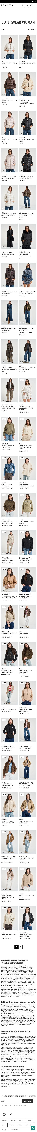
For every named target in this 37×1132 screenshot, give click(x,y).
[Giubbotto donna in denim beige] (27, 809)
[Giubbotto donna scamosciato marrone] (27, 659)
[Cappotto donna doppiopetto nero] (9, 240)
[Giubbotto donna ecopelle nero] (9, 658)
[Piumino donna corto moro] (9, 88)
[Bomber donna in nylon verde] (9, 433)
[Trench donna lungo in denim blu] (9, 317)
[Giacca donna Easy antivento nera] (27, 547)
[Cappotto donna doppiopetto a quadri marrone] (9, 356)
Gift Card (13, 1120)
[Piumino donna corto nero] (27, 127)
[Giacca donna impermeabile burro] (27, 472)
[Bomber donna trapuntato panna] (9, 809)
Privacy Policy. (22, 1105)
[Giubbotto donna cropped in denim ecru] (27, 434)
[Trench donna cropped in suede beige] (9, 884)
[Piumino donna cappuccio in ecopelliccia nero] (27, 241)
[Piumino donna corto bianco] (9, 51)
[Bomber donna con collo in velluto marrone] (27, 202)
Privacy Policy (29, 1125)
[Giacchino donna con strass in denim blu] (27, 279)
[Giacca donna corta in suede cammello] (9, 584)
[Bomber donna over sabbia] (27, 846)
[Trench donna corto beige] (27, 883)
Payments (12, 1125)
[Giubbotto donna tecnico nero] (9, 734)
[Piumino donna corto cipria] (9, 127)
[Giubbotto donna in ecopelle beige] (9, 621)
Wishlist (30, 1120)
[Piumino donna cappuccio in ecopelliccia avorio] (27, 89)
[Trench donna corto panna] (9, 922)
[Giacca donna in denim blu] (9, 472)
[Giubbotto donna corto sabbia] (27, 697)
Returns (20, 1125)
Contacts (21, 1120)
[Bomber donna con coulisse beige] (27, 772)
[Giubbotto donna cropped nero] (27, 584)
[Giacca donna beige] (9, 696)
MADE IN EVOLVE (15, 1129)
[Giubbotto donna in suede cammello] (9, 846)
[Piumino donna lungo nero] (27, 51)
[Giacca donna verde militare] (27, 509)
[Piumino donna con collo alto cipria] (9, 164)
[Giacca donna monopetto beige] (9, 547)
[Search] (23, 5)
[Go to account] (27, 5)
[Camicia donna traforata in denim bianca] (27, 395)
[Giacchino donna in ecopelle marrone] (9, 394)
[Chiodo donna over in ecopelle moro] (27, 355)
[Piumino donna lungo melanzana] (9, 279)
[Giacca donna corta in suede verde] (9, 509)
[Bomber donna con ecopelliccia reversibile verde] (27, 317)
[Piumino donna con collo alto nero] (27, 164)
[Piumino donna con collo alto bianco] (9, 202)
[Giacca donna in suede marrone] (27, 734)
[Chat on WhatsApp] (33, 1128)
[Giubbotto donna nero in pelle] (27, 922)
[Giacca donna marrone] (27, 621)
